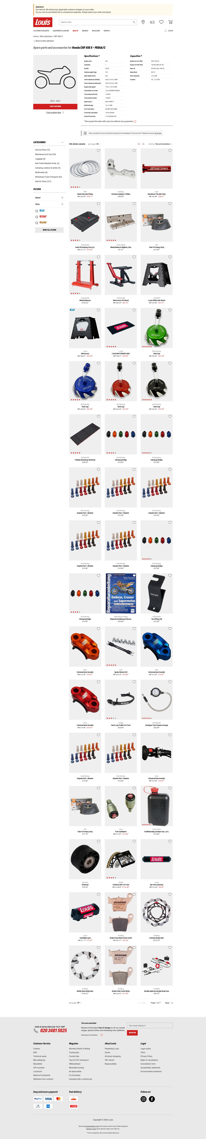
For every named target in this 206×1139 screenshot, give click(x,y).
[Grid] (139, 143)
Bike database (39, 1060)
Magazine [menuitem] (96, 31)
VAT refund (109, 1060)
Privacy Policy (146, 1056)
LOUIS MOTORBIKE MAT (121, 354)
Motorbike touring (76, 1068)
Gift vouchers (38, 1068)
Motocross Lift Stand (121, 300)
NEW (42, 210)
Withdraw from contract (43, 1079)
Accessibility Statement (150, 1068)
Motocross (85, 354)
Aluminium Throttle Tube (157, 194)
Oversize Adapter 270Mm (120, 194)
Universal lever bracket (85, 672)
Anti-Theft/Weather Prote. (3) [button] (47, 163)
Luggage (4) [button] (40, 159)
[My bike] (152, 22)
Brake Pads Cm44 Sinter (121, 991)
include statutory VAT (92, 1126)
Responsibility (111, 1064)
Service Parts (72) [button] (42, 150)
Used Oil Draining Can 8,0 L (85, 247)
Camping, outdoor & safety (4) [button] (47, 168)
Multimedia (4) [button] (41, 172)
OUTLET (43, 222)
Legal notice (146, 1049)
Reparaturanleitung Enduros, (120, 619)
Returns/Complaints (41, 1075)
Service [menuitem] (107, 31)
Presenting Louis (112, 1049)
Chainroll (85, 885)
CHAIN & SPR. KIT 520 (121, 885)
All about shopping (113, 1056)
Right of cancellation (149, 1060)
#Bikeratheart (74, 1064)
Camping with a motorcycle (80, 1079)
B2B (35, 1052)
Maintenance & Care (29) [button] (45, 154)
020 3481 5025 (53, 1030)
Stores (107, 1052)
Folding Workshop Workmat (85, 460)
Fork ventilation (121, 832)
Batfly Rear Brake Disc (85, 991)
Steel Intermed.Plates (85, 194)
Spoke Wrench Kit (120, 672)
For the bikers (74, 1075)
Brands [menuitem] (85, 31)
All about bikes (75, 1071)
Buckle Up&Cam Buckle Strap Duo (156, 991)
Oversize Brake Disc (156, 938)
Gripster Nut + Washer (85, 513)
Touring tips (74, 1052)
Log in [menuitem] (170, 31)
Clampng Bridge (121, 460)
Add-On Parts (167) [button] (43, 181)
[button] (134, 22)
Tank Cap (156, 354)
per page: (92, 144)
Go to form (157, 133)
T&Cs (143, 1052)
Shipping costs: (91, 1129)
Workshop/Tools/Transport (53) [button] (48, 177)
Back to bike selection (44, 41)
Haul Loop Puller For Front (121, 725)
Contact (36, 1049)
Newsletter (37, 1064)
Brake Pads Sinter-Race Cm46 (121, 938)
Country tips (74, 1056)
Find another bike (53, 112)
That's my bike (55, 106)
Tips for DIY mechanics (79, 1060)
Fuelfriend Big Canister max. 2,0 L (156, 832)
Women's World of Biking (79, 1049)
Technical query (39, 1056)
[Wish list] (161, 22)
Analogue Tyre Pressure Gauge (156, 725)
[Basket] (170, 22)
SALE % (43, 216)
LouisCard (37, 1071)
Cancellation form (148, 1064)
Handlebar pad (85, 938)
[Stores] (143, 22)
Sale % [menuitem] (75, 31)
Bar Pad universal (156, 885)
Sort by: (152, 144)
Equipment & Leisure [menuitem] (61, 31)
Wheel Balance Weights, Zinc (120, 247)
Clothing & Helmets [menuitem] (41, 31)
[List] (143, 144)
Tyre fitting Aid (156, 619)
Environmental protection (151, 1071)
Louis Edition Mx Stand (156, 300)
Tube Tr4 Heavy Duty (156, 247)
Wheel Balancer (85, 300)
